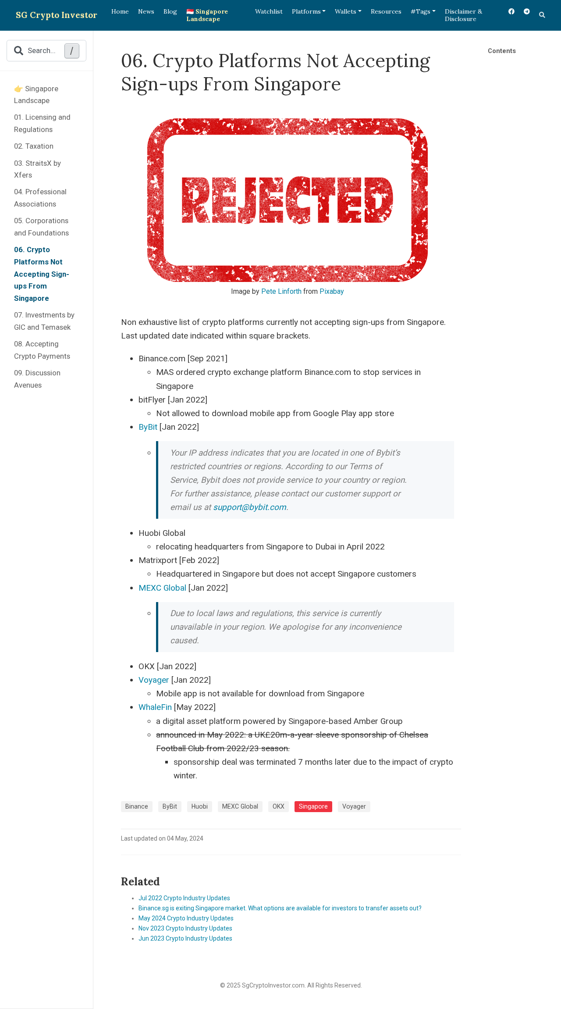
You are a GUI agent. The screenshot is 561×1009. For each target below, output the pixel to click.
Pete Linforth (281, 291)
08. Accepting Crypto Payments (42, 349)
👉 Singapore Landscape (36, 94)
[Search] (542, 15)
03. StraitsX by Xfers (37, 169)
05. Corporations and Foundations (41, 226)
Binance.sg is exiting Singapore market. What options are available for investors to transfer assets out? (280, 908)
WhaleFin (155, 707)
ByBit (147, 427)
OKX (278, 806)
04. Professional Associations (40, 197)
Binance (136, 806)
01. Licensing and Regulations (42, 123)
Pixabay (332, 291)
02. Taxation (33, 146)
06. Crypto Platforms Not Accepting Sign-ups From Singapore (41, 274)
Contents (502, 51)
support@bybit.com (249, 507)
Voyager (153, 680)
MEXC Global (162, 588)
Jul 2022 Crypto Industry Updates (184, 898)
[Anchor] (165, 880)
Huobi (200, 806)
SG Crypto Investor (56, 15)
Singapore (313, 806)
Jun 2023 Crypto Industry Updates (185, 938)
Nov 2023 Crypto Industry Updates (185, 928)
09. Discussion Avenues (37, 378)
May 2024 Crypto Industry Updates (186, 918)
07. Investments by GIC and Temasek (44, 321)
